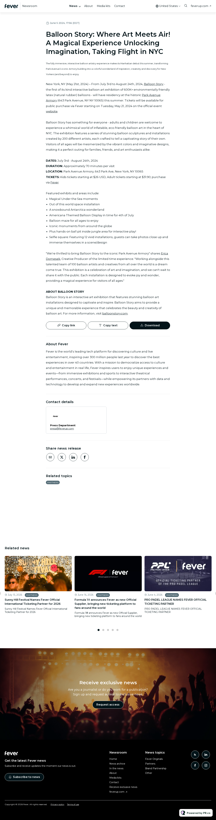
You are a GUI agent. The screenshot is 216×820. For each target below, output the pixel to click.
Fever (54, 182)
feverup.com (199, 6)
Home (113, 758)
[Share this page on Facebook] (85, 457)
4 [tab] (113, 630)
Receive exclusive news (123, 787)
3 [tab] (108, 630)
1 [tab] (99, 630)
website (52, 111)
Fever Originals (154, 758)
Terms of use (73, 804)
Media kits (103, 6)
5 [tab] (117, 630)
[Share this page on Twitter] (62, 457)
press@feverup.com (62, 428)
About (88, 6)
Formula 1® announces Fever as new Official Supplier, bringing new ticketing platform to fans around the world (105, 604)
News (73, 6)
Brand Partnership (155, 768)
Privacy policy (57, 804)
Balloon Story (153, 84)
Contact (119, 6)
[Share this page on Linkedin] (73, 457)
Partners (52, 482)
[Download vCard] (100, 412)
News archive (117, 763)
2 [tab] (103, 630)
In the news (116, 768)
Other (148, 773)
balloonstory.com (115, 313)
